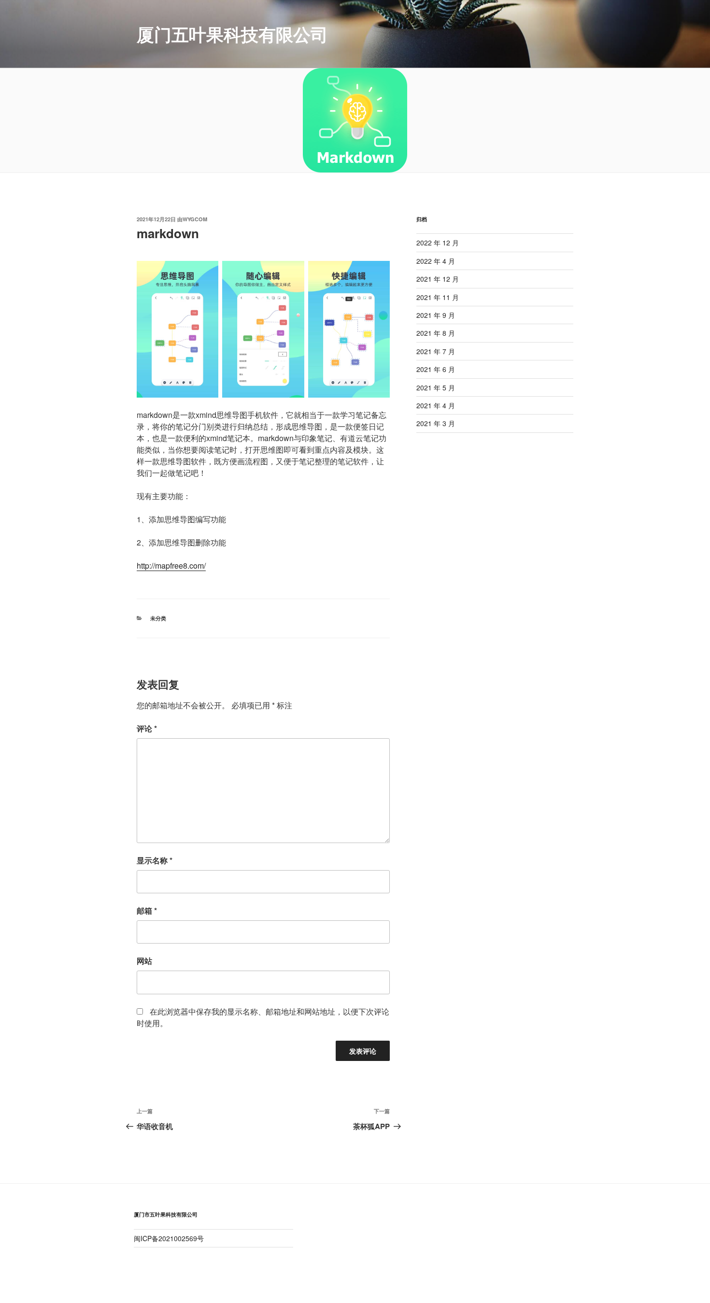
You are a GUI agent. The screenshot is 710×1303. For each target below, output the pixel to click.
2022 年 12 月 (437, 242)
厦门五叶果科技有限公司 (232, 33)
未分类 (158, 618)
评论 (147, 728)
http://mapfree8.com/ (171, 565)
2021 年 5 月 (435, 387)
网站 (144, 960)
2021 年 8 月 (435, 333)
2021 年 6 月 (435, 369)
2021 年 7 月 (435, 351)
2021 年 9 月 (435, 315)
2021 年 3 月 (435, 423)
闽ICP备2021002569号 (169, 1238)
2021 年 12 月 (437, 279)
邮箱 (147, 910)
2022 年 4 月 (435, 261)
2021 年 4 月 (435, 405)
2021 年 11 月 (437, 297)
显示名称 (154, 860)
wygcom (195, 219)
